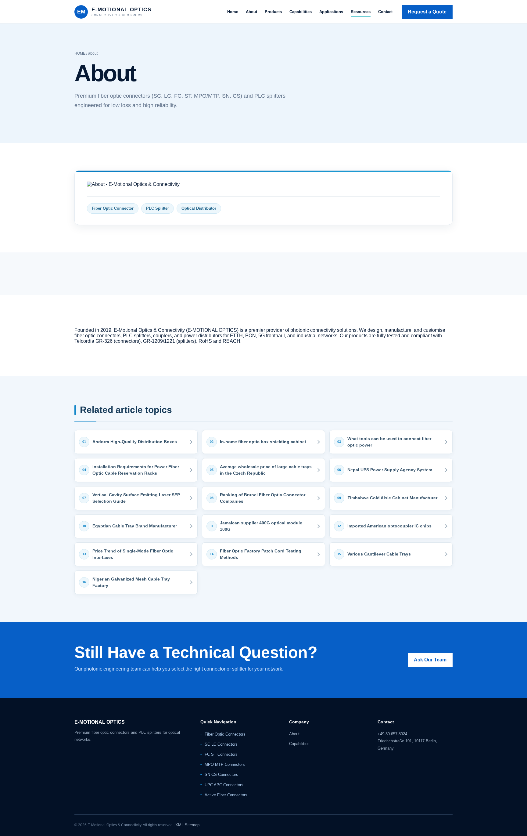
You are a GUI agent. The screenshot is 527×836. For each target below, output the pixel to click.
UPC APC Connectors (224, 785)
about (93, 53)
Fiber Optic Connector (113, 208)
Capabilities (300, 11)
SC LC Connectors (221, 744)
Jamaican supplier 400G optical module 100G (261, 526)
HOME (79, 53)
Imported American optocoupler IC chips (389, 525)
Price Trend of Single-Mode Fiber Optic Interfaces (132, 554)
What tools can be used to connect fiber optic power (389, 441)
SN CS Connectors (221, 774)
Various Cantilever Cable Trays (379, 554)
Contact (385, 11)
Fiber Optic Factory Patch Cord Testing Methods (260, 554)
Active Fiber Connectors (226, 795)
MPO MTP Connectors (225, 764)
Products (273, 11)
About (251, 11)
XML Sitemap (187, 825)
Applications (331, 11)
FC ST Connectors (221, 754)
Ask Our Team (430, 659)
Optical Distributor (198, 208)
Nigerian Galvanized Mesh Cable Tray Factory (131, 582)
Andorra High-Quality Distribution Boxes (134, 441)
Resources (361, 11)
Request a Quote (427, 11)
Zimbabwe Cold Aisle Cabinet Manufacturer (392, 497)
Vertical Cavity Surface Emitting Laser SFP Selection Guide (136, 498)
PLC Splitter (157, 208)
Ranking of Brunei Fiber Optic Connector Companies (262, 498)
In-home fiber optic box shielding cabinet (263, 441)
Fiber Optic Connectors (225, 734)
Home (232, 11)
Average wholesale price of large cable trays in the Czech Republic (266, 470)
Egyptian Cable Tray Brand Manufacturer (134, 525)
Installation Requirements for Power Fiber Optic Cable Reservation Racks (135, 470)
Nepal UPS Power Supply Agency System (389, 469)
